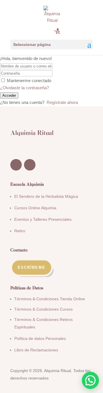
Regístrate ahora (62, 102)
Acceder (9, 95)
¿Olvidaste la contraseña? (24, 87)
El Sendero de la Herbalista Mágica (46, 196)
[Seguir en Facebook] (16, 165)
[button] (90, 380)
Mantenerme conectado (29, 80)
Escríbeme (31, 267)
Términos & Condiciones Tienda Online (49, 299)
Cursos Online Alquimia (35, 208)
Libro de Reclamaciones (36, 350)
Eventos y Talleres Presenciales (43, 219)
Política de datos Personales (40, 338)
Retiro (19, 231)
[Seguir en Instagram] (29, 165)
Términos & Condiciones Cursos (43, 309)
